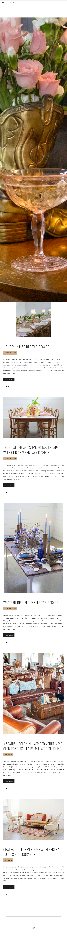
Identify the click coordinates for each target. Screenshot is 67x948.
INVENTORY (33, 933)
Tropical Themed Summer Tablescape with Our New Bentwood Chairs (30, 450)
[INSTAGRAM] (11, 2)
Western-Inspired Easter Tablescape (30, 602)
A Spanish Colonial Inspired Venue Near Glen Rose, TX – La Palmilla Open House (33, 746)
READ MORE (9, 379)
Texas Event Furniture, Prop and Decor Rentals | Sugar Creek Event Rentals (33, 15)
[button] (33, 3)
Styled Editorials (10, 352)
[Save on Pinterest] (8, 386)
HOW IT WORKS (33, 942)
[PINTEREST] (8, 2)
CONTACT (33, 939)
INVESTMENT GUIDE (34, 945)
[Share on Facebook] (4, 386)
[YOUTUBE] (13, 2)
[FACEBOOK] (5, 2)
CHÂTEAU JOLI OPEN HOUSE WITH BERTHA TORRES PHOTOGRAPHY (31, 852)
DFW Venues (8, 754)
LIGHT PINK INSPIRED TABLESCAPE (26, 346)
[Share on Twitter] (6, 386)
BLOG (33, 936)
